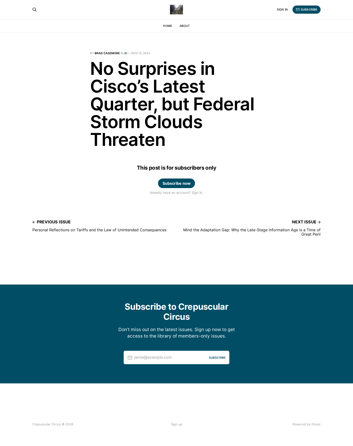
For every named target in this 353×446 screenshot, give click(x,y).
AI (125, 53)
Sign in (282, 9)
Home (167, 26)
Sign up (176, 424)
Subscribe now (177, 183)
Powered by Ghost (306, 424)
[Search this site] (34, 9)
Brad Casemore (107, 53)
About (185, 26)
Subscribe (309, 9)
